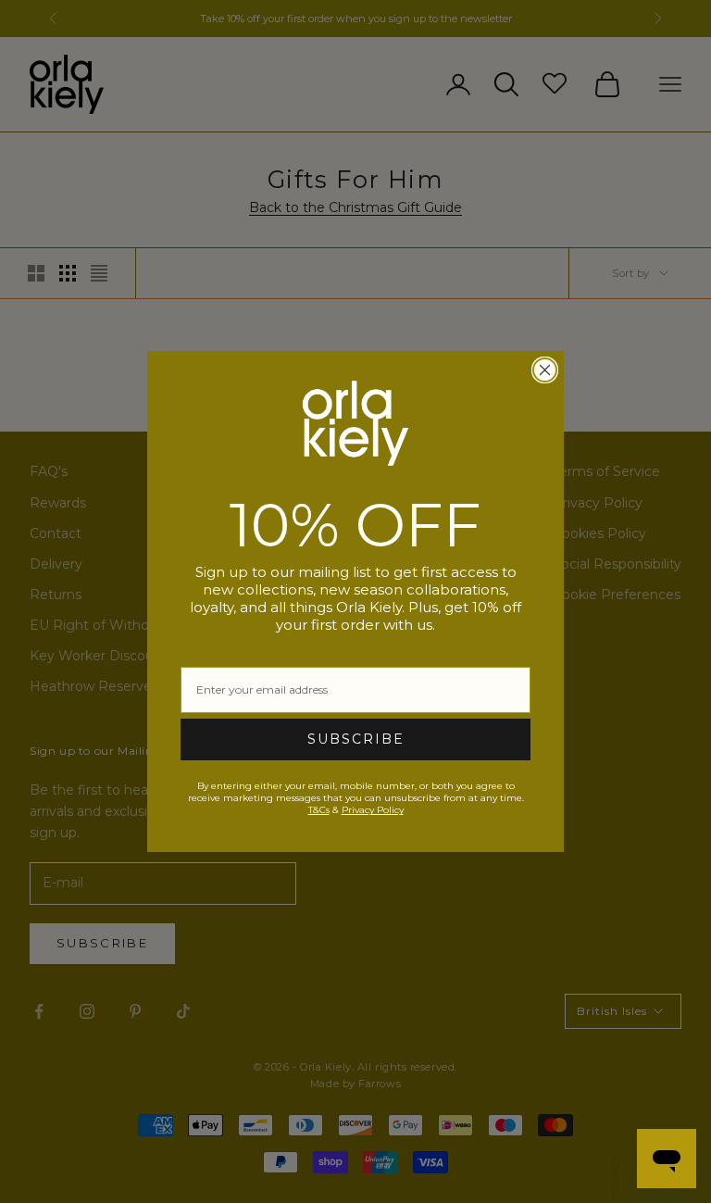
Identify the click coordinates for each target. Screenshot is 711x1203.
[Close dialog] (544, 370)
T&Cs (319, 810)
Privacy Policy (373, 810)
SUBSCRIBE (356, 739)
